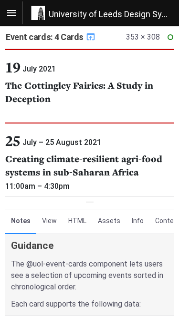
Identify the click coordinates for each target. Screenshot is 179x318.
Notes (21, 221)
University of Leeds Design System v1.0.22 (114, 14)
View (49, 221)
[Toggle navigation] (11, 12)
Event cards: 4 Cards (45, 37)
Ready (171, 39)
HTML (77, 221)
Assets (109, 221)
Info (138, 221)
